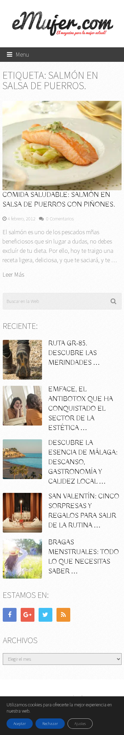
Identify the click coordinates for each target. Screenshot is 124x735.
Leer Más (13, 274)
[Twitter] (45, 615)
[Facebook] (10, 615)
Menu (22, 54)
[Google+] (27, 615)
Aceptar (19, 723)
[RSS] (63, 615)
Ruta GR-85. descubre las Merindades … (74, 353)
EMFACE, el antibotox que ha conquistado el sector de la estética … (80, 408)
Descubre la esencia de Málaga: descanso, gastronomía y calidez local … (82, 462)
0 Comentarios (60, 219)
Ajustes (80, 723)
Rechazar (50, 723)
